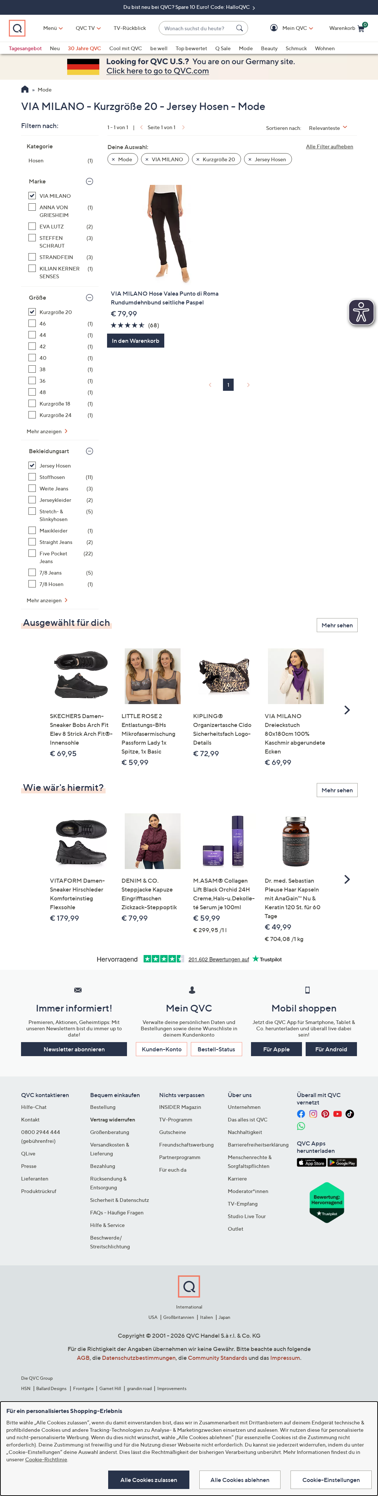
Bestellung (103, 1107)
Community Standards (217, 1357)
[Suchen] (241, 28)
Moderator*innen (248, 1191)
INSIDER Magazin (180, 1107)
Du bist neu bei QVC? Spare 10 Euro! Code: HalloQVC (187, 7)
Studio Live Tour (247, 1216)
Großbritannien (178, 1317)
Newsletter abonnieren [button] (74, 1049)
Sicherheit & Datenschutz (119, 1200)
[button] (284, 28)
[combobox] (196, 28)
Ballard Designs (51, 1388)
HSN (26, 1388)
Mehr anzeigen (45, 431)
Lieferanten (34, 1178)
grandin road (139, 1388)
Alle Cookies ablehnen (239, 1479)
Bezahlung (102, 1166)
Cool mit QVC (125, 48)
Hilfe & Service (107, 1225)
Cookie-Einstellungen (331, 1479)
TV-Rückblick (130, 28)
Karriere (237, 1178)
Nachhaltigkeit (245, 1132)
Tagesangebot (25, 48)
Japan (224, 1317)
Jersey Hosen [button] (270, 159)
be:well (159, 48)
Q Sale (223, 48)
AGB (83, 1357)
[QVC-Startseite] (24, 90)
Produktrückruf (38, 1191)
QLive (28, 1153)
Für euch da (172, 1169)
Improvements (171, 1388)
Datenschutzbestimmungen (139, 1357)
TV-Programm (175, 1119)
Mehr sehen (337, 625)
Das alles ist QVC (248, 1119)
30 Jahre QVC (84, 48)
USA (153, 1317)
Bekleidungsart (49, 451)
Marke (37, 181)
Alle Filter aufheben (329, 146)
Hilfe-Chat (34, 1107)
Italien (206, 1317)
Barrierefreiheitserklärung (258, 1144)
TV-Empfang (243, 1203)
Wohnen (325, 48)
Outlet (235, 1229)
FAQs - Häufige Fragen (117, 1212)
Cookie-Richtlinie (46, 1459)
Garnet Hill (110, 1388)
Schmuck (296, 48)
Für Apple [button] (276, 1049)
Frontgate (83, 1388)
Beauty (269, 48)
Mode (246, 48)
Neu (55, 48)
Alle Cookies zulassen (148, 1479)
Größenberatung (109, 1132)
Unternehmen (244, 1107)
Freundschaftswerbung (186, 1144)
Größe (37, 297)
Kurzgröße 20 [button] (218, 159)
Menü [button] (50, 28)
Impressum (285, 1357)
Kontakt (30, 1119)
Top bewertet (191, 48)
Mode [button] (124, 159)
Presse (29, 1166)
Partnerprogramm (179, 1157)
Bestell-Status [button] (216, 1049)
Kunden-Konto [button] (162, 1049)
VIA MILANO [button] (167, 159)
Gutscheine (172, 1132)
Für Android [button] (331, 1049)
